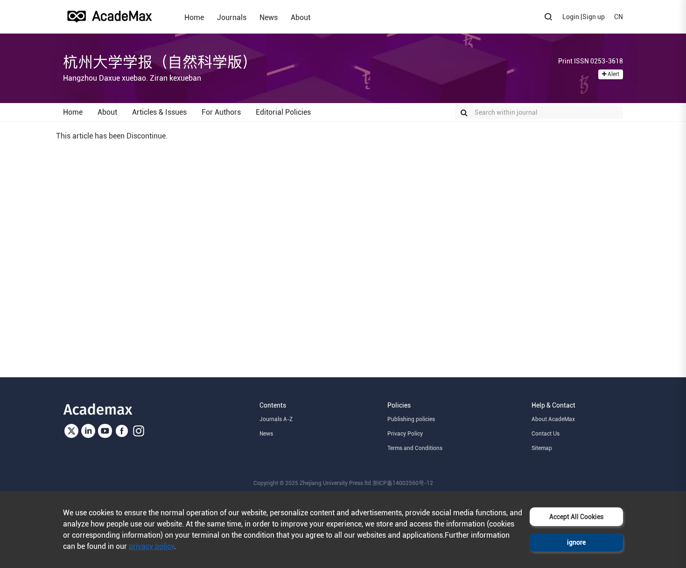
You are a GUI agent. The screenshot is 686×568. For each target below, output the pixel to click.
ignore (576, 542)
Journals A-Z (276, 419)
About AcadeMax (553, 419)
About (300, 17)
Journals (231, 17)
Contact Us (546, 433)
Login (570, 17)
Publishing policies (411, 419)
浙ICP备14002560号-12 (402, 483)
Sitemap (542, 448)
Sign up (593, 17)
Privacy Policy (405, 433)
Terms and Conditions (414, 448)
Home (194, 17)
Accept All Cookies (576, 516)
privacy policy (151, 546)
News (268, 17)
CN (618, 17)
